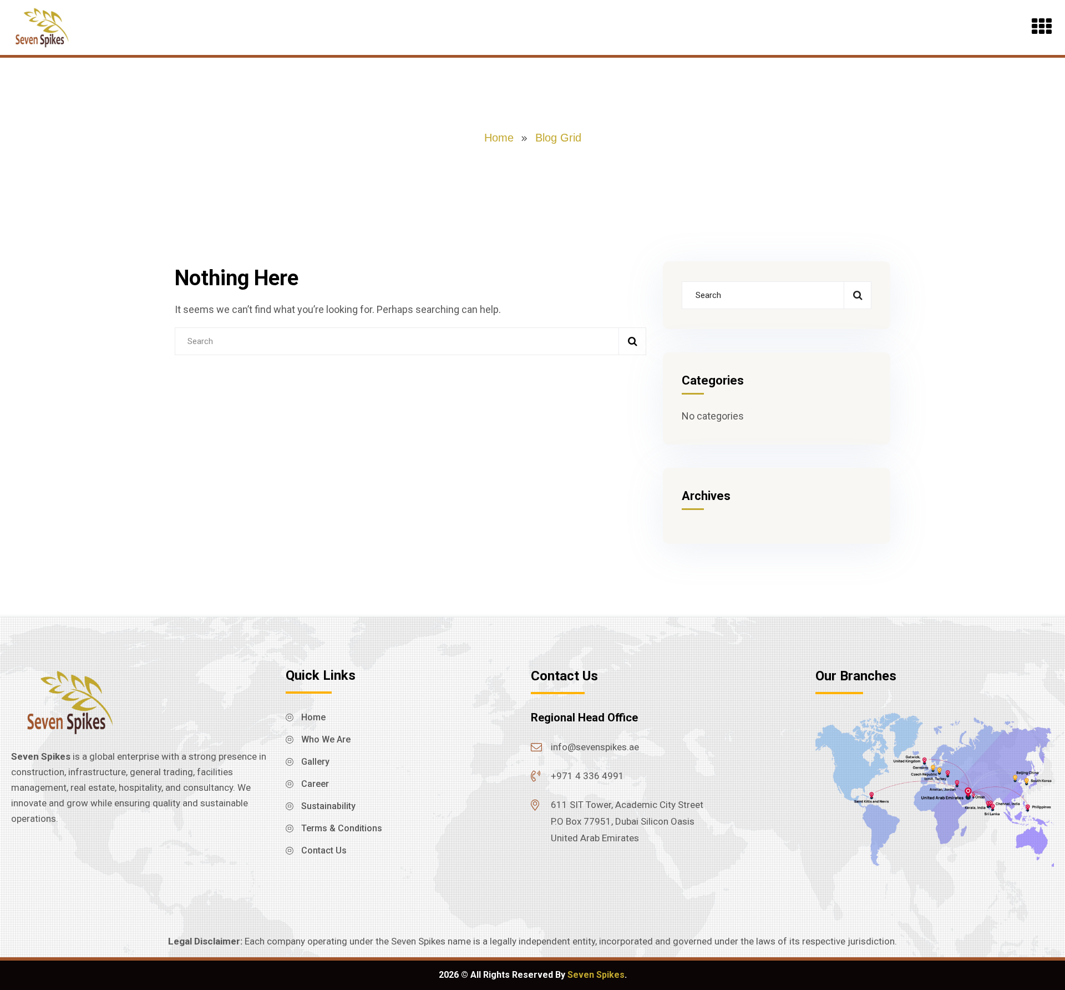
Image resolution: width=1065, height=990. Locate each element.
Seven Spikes (596, 974)
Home (499, 138)
